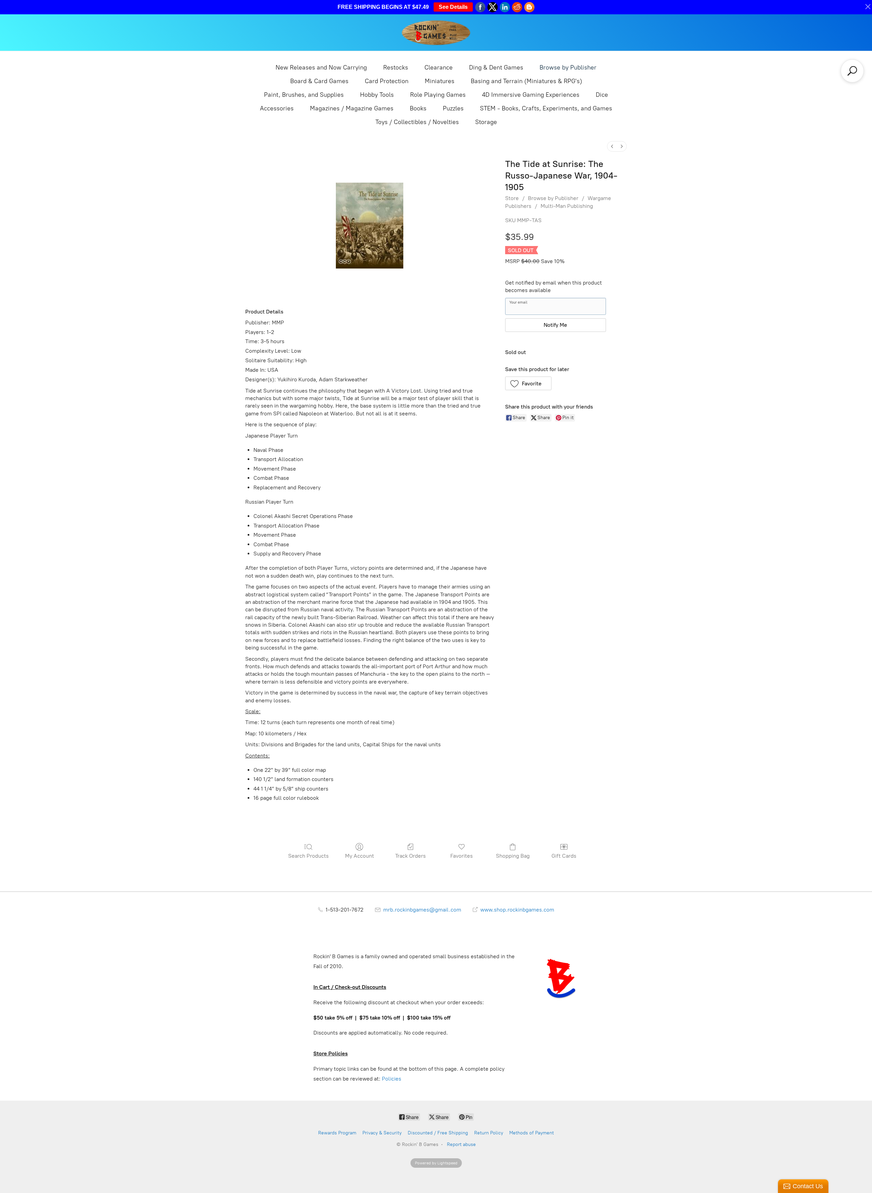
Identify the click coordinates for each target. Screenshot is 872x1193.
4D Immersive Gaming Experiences (530, 94)
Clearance (438, 67)
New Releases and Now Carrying (321, 67)
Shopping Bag (513, 856)
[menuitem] (612, 146)
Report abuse (461, 1144)
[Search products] (852, 71)
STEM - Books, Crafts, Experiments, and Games (546, 108)
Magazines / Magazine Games (351, 108)
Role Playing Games (438, 94)
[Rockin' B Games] (436, 32)
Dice (602, 94)
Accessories (277, 108)
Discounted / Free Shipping (438, 1133)
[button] (528, 383)
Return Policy (488, 1133)
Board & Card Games (319, 81)
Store (512, 198)
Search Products (308, 856)
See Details (453, 7)
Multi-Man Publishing (567, 206)
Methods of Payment (531, 1133)
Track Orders (410, 856)
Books (418, 108)
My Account (359, 856)
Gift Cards (563, 856)
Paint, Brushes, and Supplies (304, 94)
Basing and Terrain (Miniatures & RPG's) (526, 81)
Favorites (461, 856)
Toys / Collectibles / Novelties (417, 122)
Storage (486, 122)
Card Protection (386, 81)
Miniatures (439, 81)
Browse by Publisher (568, 67)
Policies (391, 1078)
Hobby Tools (377, 94)
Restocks (395, 67)
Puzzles (453, 108)
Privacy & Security (382, 1133)
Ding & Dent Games (496, 67)
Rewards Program (337, 1133)
